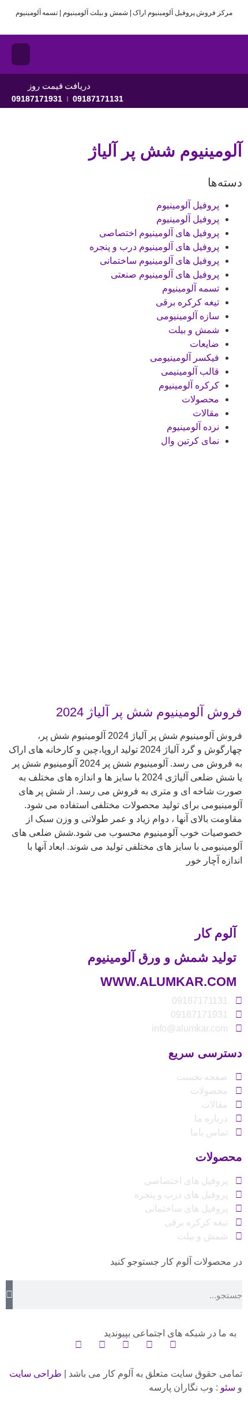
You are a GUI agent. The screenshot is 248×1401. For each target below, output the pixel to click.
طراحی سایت (35, 1373)
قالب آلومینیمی (190, 371)
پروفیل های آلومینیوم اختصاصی (159, 233)
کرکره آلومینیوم (189, 385)
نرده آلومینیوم (193, 427)
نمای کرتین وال (190, 441)
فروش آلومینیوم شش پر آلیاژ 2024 (149, 712)
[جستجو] (9, 1294)
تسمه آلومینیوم (190, 288)
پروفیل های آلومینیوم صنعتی (165, 274)
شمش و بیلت (193, 330)
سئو (227, 1387)
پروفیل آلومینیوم (187, 205)
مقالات (206, 413)
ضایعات (204, 344)
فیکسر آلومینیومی (184, 358)
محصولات (200, 399)
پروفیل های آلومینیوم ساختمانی (159, 261)
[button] (21, 54)
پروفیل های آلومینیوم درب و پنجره (154, 247)
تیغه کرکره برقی (187, 302)
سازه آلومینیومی (187, 316)
